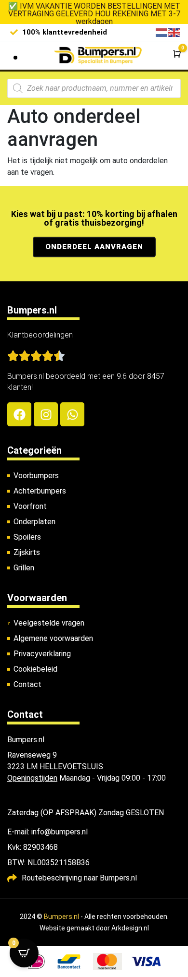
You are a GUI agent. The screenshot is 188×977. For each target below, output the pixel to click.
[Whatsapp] (72, 414)
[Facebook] (19, 414)
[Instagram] (46, 414)
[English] (174, 31)
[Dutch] (162, 31)
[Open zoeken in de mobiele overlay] (94, 88)
